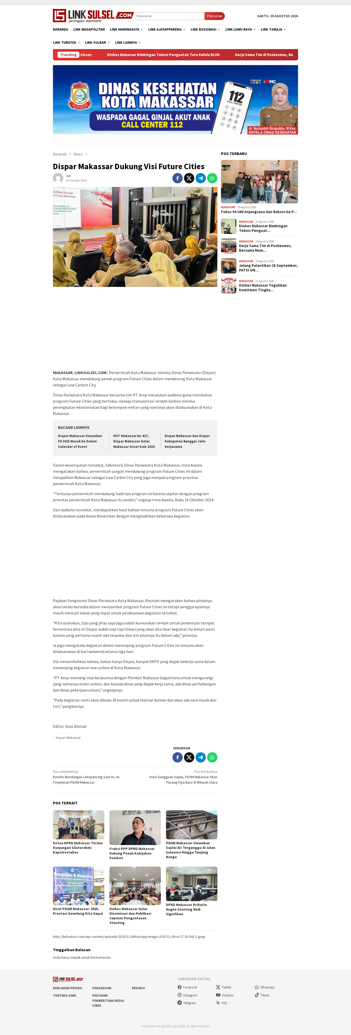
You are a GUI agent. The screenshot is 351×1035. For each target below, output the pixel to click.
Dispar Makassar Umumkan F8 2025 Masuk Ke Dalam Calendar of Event (80, 441)
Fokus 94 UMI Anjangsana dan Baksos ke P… (259, 212)
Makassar (228, 207)
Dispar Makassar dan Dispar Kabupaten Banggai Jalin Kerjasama (187, 441)
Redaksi (138, 988)
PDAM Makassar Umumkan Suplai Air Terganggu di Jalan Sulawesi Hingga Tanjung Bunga (190, 850)
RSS (224, 1003)
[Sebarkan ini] (177, 178)
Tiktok (265, 995)
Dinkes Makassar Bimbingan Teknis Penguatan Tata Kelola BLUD (137, 54)
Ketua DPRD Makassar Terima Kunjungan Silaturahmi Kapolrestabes (78, 848)
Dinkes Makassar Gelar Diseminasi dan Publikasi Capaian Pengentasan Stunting (130, 915)
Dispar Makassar (68, 737)
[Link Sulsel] (93, 15)
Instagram (190, 995)
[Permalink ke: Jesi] (58, 178)
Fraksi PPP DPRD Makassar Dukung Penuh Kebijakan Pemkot (132, 853)
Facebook (190, 987)
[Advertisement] (135, 331)
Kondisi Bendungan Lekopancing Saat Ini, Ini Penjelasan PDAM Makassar (86, 777)
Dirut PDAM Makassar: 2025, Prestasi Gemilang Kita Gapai (78, 911)
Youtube (227, 995)
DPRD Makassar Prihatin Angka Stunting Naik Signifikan (186, 909)
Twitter (226, 987)
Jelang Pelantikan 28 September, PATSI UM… (268, 268)
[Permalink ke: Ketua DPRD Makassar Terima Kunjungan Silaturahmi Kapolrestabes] (78, 824)
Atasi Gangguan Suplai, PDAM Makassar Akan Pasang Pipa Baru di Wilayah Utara (183, 777)
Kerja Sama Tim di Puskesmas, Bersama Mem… (265, 248)
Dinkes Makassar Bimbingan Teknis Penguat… (263, 228)
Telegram (189, 1003)
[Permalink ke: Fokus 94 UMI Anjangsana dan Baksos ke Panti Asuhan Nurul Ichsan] (259, 182)
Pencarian (214, 16)
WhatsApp (267, 987)
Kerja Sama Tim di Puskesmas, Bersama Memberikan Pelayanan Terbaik (271, 54)
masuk (76, 957)
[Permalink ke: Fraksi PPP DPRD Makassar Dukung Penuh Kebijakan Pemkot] (135, 827)
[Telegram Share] (201, 178)
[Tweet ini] (189, 178)
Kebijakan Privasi (67, 988)
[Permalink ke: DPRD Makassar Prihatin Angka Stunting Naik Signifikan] (191, 884)
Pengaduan (101, 988)
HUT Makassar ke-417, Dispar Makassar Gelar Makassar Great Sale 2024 (134, 441)
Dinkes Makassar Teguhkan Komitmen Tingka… (263, 287)
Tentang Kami (64, 995)
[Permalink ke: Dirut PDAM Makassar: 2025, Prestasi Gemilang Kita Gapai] (78, 886)
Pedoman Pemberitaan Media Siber (108, 1000)
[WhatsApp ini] (212, 178)
